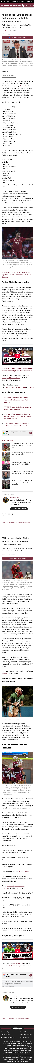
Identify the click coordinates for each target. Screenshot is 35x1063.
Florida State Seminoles (9, 75)
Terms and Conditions (26, 1034)
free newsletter (17, 963)
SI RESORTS (30, 1)
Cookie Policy (23, 1032)
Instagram (18, 966)
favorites (4, 673)
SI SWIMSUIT (14, 1)
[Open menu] (2, 5)
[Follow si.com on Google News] (30, 433)
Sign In (32, 5)
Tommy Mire (5, 554)
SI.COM (3, 1)
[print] (12, 514)
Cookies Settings (24, 1037)
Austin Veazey (5, 31)
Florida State (24, 86)
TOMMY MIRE (13, 996)
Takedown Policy (5, 1034)
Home (3, 523)
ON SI (8, 1)
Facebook (7, 966)
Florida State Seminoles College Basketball (18, 523)
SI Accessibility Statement (8, 1037)
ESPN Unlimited (23, 872)
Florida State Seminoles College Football (18, 1018)
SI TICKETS (22, 1)
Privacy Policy (5, 1032)
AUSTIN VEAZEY (14, 498)
